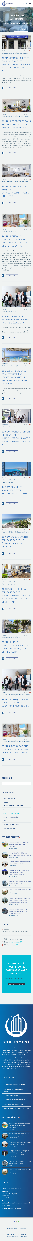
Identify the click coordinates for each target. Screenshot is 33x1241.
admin (6, 114)
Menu (30, 3)
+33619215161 (17, 1208)
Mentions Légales (12, 1228)
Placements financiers (24, 366)
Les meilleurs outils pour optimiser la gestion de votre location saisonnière (19, 844)
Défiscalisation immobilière (13, 806)
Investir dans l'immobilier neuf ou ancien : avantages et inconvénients (20, 854)
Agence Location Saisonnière (14, 1085)
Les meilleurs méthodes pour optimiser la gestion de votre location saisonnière (18, 911)
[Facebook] (14, 1222)
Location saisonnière (8, 694)
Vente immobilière (23, 116)
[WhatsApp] (18, 1222)
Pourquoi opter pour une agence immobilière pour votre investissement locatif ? (19, 872)
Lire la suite (12, 88)
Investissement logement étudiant (17, 1108)
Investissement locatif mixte (14, 1104)
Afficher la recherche (29, 783)
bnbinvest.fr (14, 945)
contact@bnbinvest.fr (15, 942)
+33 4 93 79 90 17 (17, 939)
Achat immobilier (22, 53)
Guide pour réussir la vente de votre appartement (20, 891)
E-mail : (4, 1188)
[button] (24, 3)
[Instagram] (16, 1222)
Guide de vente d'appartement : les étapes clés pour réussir (20, 882)
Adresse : (5, 1191)
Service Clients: (7, 1208)
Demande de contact (16, 984)
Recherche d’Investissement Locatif (14, 1090)
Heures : (4, 1201)
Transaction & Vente (11, 1095)
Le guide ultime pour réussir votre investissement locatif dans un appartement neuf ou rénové (19, 901)
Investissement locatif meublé (15, 1100)
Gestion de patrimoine (9, 53)
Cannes (5, 802)
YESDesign (23, 1228)
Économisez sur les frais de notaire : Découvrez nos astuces (20, 863)
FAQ (18, 637)
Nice (4, 821)
